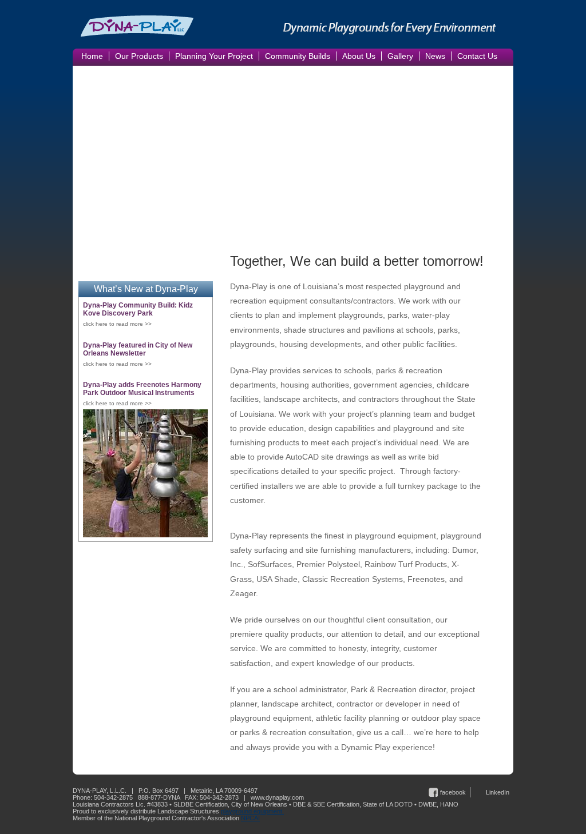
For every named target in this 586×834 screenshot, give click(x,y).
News (435, 56)
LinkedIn (497, 792)
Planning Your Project (214, 56)
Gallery (400, 56)
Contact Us (477, 56)
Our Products (139, 56)
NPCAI (250, 818)
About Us (358, 56)
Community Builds (297, 56)
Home (92, 56)
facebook (453, 792)
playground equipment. (252, 811)
